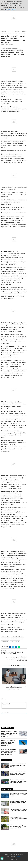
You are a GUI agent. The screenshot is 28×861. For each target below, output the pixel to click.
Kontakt (10, 854)
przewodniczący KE (15, 638)
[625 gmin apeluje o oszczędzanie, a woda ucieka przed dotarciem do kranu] (5, 811)
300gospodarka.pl (18, 856)
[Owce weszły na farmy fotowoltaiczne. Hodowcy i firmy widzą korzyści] (5, 819)
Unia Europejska (5, 641)
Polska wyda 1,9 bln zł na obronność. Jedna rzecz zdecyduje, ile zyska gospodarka (8, 743)
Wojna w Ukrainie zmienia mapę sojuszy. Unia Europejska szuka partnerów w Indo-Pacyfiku (18, 773)
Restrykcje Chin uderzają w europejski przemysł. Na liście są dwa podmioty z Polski (18, 781)
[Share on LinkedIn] (16, 647)
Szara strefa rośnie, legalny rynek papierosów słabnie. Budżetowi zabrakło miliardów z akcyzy (8, 752)
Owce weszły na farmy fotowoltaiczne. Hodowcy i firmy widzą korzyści (18, 818)
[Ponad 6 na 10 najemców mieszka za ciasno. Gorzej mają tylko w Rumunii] (14, 676)
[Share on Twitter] (13, 647)
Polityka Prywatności (18, 854)
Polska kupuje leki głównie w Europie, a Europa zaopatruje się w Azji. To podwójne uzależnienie (9, 734)
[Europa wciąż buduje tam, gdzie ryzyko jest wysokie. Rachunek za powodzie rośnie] (5, 803)
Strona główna (4, 31)
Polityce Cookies (10, 9)
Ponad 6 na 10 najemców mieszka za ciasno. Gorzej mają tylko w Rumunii (18, 765)
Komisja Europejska (6, 638)
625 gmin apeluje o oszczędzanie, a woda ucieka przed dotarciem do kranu (18, 810)
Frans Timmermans (5, 636)
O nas (6, 854)
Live (10, 31)
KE (22, 636)
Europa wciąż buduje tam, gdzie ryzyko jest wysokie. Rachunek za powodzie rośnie (18, 803)
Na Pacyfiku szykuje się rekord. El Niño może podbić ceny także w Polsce (18, 795)
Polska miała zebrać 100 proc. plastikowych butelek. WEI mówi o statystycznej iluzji (18, 826)
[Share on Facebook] (10, 647)
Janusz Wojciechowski (16, 636)
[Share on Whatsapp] (19, 647)
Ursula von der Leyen (15, 641)
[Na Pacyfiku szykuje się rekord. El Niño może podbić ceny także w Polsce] (5, 795)
